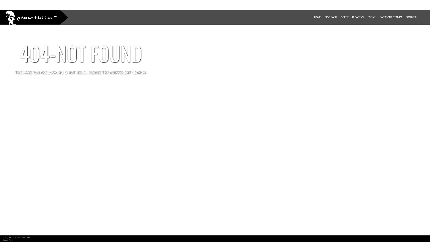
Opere (345, 17)
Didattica (358, 17)
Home (317, 17)
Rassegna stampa (391, 17)
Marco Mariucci (23, 237)
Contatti (411, 17)
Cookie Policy (8, 240)
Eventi (372, 17)
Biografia (331, 17)
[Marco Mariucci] (23, 18)
